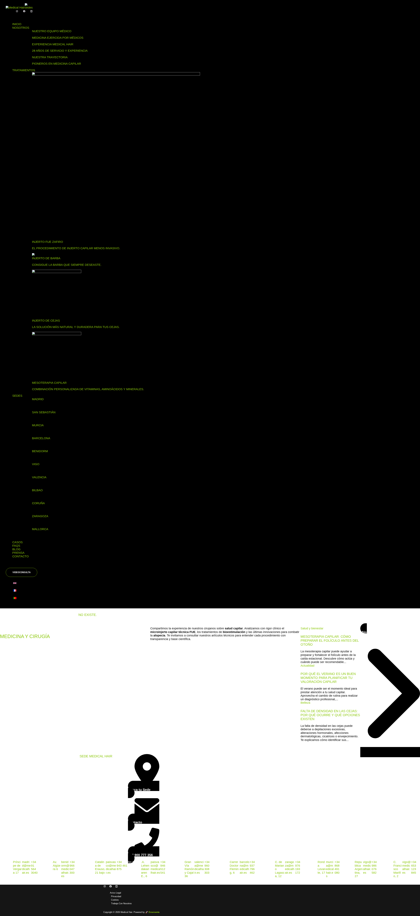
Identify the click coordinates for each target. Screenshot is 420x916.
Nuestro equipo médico (51, 31)
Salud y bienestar (312, 628)
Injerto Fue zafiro (47, 241)
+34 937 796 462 (252, 867)
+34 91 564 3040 (34, 867)
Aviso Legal (115, 893)
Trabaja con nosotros (121, 903)
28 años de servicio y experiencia (60, 50)
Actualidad (307, 665)
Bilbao (37, 490)
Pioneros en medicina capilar (56, 63)
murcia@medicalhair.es (330, 869)
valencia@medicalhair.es (199, 867)
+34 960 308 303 (207, 867)
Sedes (17, 395)
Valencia (39, 477)
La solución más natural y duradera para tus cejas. (76, 327)
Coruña (38, 503)
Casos (17, 542)
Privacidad (116, 896)
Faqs (16, 545)
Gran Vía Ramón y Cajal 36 (189, 869)
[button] (21, 572)
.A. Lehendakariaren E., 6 (145, 869)
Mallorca (40, 529)
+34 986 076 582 (374, 867)
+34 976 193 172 (297, 867)
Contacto (20, 556)
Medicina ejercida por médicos (57, 37)
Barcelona (41, 438)
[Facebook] (24, 11)
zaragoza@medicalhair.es (289, 867)
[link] (15, 583)
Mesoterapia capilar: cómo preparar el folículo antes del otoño (330, 640)
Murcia (38, 425)
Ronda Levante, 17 (322, 867)
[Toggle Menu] (12, 16)
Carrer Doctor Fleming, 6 (234, 867)
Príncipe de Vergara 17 (17, 867)
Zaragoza (40, 516)
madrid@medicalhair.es (26, 867)
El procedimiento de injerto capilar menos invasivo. (76, 248)
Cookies (115, 900)
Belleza (305, 702)
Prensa (18, 552)
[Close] (12, 564)
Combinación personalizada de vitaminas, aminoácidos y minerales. (88, 389)
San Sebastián (43, 412)
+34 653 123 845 (413, 867)
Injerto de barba (46, 258)
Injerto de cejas (46, 320)
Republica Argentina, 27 (359, 869)
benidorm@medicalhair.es (65, 869)
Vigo (35, 464)
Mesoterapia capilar (49, 382)
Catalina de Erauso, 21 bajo (100, 867)
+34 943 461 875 (122, 865)
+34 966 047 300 (72, 867)
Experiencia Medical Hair (52, 44)
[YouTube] (31, 11)
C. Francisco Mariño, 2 (397, 869)
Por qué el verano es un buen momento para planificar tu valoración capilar (328, 678)
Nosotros (20, 27)
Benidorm (40, 451)
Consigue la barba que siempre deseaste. (66, 264)
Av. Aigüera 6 (56, 865)
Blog (16, 549)
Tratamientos (23, 70)
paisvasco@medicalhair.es (111, 867)
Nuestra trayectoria (50, 57)
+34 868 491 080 (337, 867)
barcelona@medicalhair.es (244, 867)
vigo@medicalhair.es (367, 867)
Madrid (38, 399)
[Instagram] (17, 11)
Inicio (16, 24)
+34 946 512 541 (162, 867)
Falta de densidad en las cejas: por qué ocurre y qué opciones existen (330, 715)
